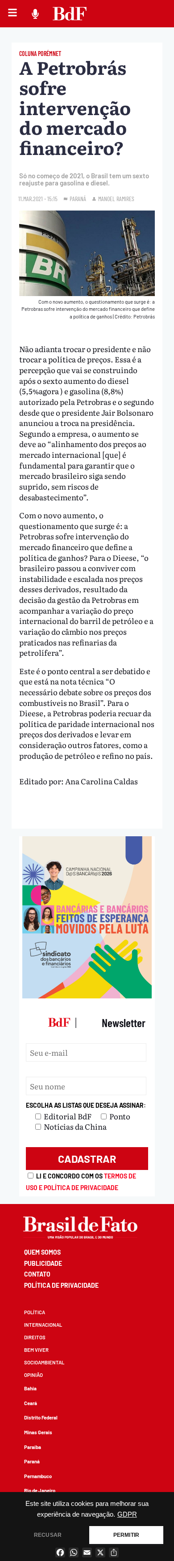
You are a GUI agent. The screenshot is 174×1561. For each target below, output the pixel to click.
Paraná (32, 1461)
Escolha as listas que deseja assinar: (86, 1105)
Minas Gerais (38, 1432)
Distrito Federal (41, 1417)
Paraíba (32, 1447)
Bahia (30, 1388)
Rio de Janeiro (39, 1490)
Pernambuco (38, 1476)
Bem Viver (36, 1350)
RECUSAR (48, 1535)
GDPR (127, 1514)
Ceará (30, 1403)
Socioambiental (44, 1362)
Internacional (43, 1325)
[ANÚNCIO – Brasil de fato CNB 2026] (86, 995)
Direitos (35, 1337)
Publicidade (43, 1263)
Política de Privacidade (61, 1285)
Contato (37, 1274)
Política (34, 1312)
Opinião (33, 1375)
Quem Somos (42, 1252)
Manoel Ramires (116, 198)
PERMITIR (126, 1535)
